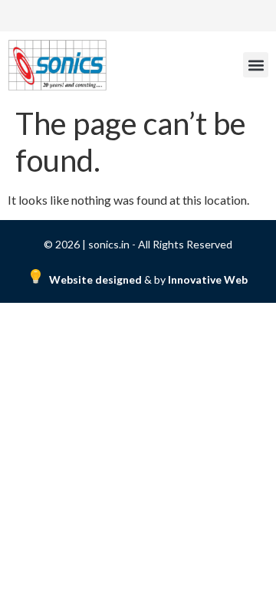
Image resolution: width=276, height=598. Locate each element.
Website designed (96, 279)
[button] (255, 64)
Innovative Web (208, 279)
